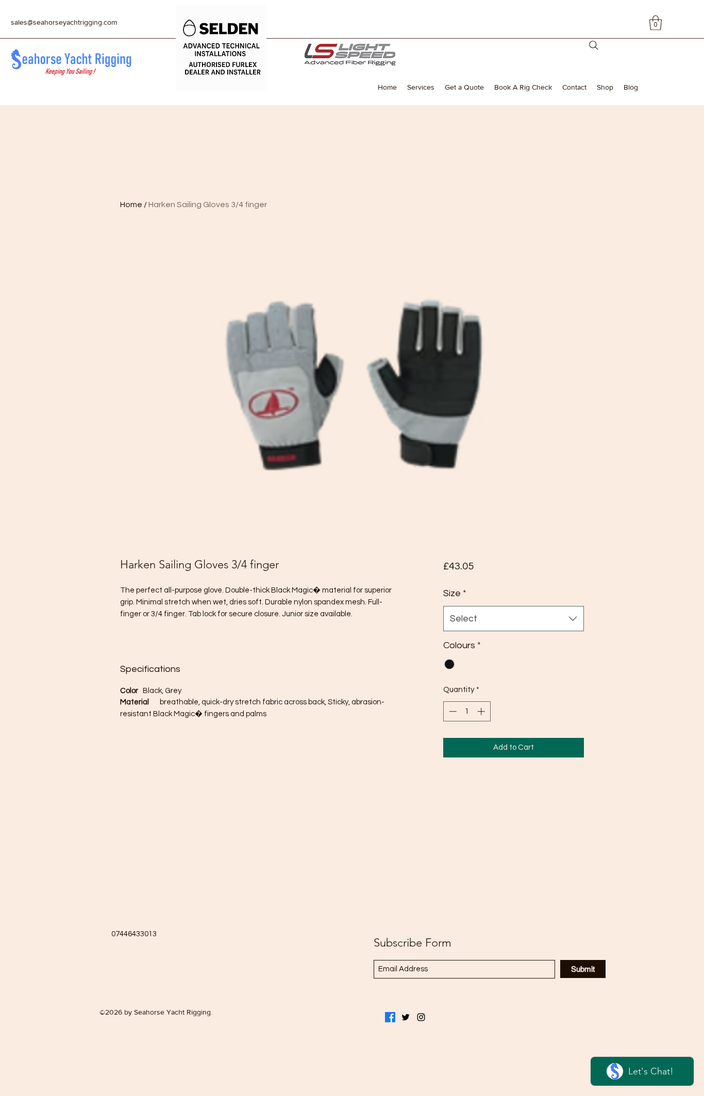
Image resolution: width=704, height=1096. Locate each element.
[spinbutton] (466, 711)
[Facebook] (390, 1017)
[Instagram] (421, 1017)
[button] (655, 22)
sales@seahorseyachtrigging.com (64, 22)
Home (131, 204)
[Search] (594, 45)
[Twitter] (405, 1017)
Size (454, 593)
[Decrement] (452, 711)
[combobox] (513, 619)
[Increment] (482, 711)
